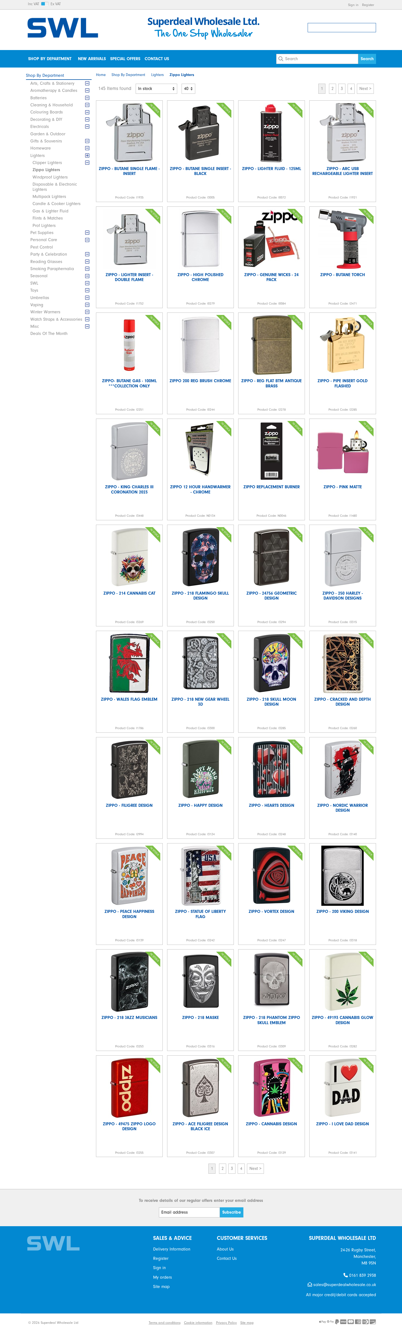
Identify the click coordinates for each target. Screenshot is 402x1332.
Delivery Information (171, 1249)
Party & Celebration (48, 254)
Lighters (37, 155)
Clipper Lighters (47, 162)
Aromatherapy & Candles (53, 90)
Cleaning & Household (51, 105)
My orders (162, 1277)
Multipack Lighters (49, 196)
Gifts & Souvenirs (46, 141)
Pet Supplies (42, 232)
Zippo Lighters (46, 169)
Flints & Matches (48, 218)
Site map (161, 1286)
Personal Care (43, 239)
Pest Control (41, 247)
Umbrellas (39, 297)
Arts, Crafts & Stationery (52, 83)
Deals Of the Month (49, 333)
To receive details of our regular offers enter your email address (201, 1200)
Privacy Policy (226, 1323)
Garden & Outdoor (47, 134)
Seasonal (39, 275)
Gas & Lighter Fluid (50, 211)
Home (101, 75)
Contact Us (157, 58)
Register (368, 5)
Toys (34, 290)
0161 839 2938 (362, 1275)
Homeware (40, 148)
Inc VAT (33, 4)
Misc (34, 326)
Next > (365, 88)
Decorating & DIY (46, 119)
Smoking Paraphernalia (52, 268)
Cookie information (198, 1323)
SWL (34, 283)
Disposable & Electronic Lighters (55, 187)
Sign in (353, 5)
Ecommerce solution (105, 1323)
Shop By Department (49, 58)
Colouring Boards (46, 112)
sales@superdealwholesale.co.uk (344, 1284)
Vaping (36, 304)
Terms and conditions (164, 1323)
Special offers (125, 58)
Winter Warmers (45, 311)
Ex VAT (56, 4)
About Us (225, 1249)
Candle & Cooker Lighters (57, 203)
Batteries (38, 97)
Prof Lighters (44, 225)
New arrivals (92, 58)
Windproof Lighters (50, 177)
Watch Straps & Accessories (56, 319)
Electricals (39, 126)
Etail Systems (135, 1323)
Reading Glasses (46, 261)
